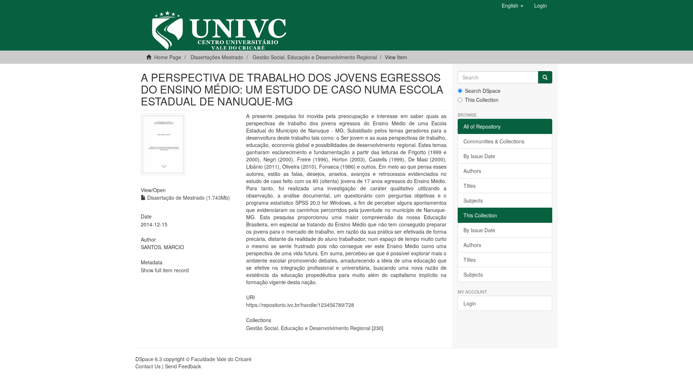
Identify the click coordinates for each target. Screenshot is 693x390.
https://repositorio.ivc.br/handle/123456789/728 (300, 304)
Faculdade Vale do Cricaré (221, 359)
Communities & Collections (493, 141)
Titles (469, 185)
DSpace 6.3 (148, 359)
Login (469, 303)
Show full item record (165, 270)
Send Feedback (183, 366)
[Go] (545, 77)
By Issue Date (479, 156)
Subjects (473, 200)
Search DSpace (483, 90)
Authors (472, 170)
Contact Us (148, 366)
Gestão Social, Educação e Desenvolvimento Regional (315, 57)
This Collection (481, 99)
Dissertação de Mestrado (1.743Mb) (188, 197)
